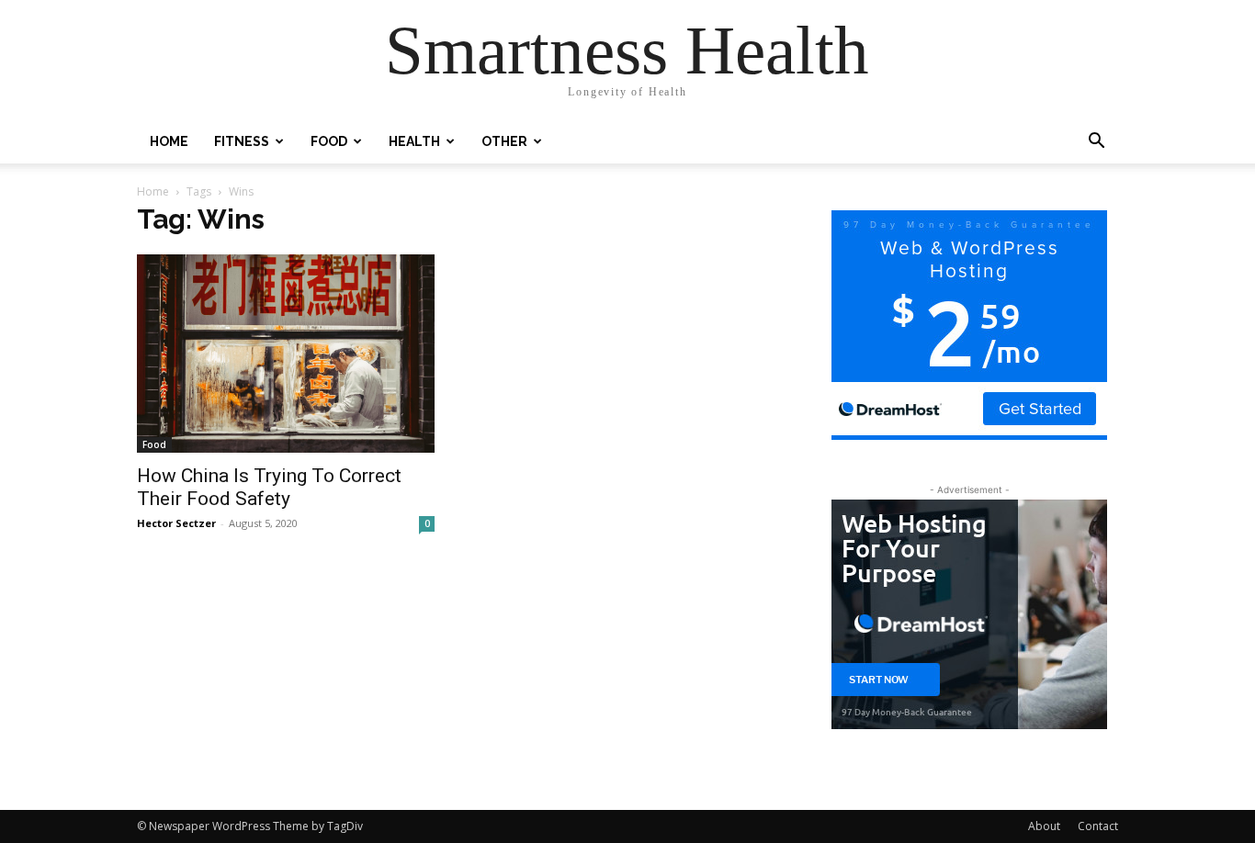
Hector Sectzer (176, 523)
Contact (1098, 826)
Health (414, 141)
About (1044, 826)
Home (169, 141)
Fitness (241, 141)
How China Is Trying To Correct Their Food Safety (269, 487)
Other (504, 141)
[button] (1096, 143)
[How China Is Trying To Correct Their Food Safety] (286, 353)
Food (329, 141)
